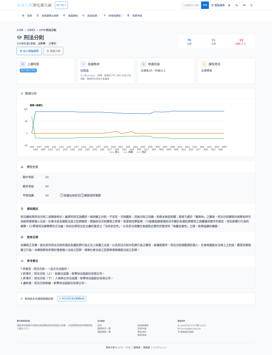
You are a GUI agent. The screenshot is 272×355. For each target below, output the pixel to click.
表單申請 (141, 328)
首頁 (21, 30)
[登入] (229, 5)
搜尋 (205, 5)
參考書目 (32, 261)
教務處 (146, 347)
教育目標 (32, 237)
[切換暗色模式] (251, 5)
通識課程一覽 (104, 332)
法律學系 (31, 30)
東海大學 (110, 347)
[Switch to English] (236, 5)
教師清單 (141, 335)
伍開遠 (84, 70)
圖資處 (137, 347)
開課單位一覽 (104, 328)
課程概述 (32, 208)
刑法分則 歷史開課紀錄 (73, 298)
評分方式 (32, 167)
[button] (90, 15)
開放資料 (141, 332)
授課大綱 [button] (55, 50)
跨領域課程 (143, 325)
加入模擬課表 (31, 50)
